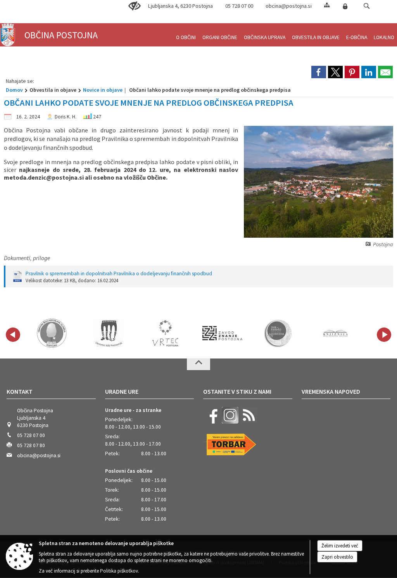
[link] (318, 72)
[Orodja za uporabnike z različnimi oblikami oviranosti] (134, 6)
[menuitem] (185, 34)
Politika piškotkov (119, 571)
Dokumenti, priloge (27, 258)
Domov (14, 89)
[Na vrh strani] (198, 364)
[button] (366, 6)
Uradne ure (121, 391)
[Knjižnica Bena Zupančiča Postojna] (336, 333)
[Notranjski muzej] (279, 333)
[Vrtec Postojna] (165, 333)
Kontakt (20, 391)
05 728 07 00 (239, 5)
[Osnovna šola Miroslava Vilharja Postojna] (52, 333)
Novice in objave (103, 89)
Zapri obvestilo (337, 557)
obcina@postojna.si (289, 5)
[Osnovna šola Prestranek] (108, 333)
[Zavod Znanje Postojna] (222, 333)
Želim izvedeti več (339, 545)
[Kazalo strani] (327, 5)
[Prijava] (345, 6)
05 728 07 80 (31, 445)
